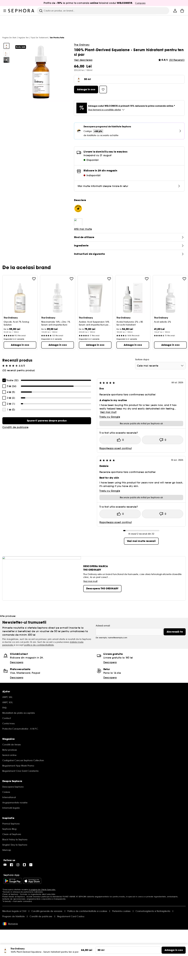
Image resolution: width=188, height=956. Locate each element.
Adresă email (103, 625)
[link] (46, 420)
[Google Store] (13, 881)
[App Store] (32, 881)
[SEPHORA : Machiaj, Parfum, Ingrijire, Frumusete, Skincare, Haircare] (21, 10)
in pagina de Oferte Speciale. (42, 889)
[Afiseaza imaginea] (6, 46)
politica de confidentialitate (39, 645)
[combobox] (160, 365)
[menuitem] (175, 10)
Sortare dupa (142, 359)
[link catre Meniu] (4, 10)
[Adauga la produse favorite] (34, 278)
